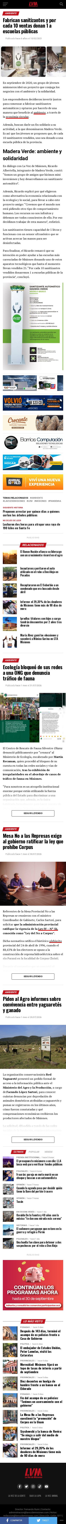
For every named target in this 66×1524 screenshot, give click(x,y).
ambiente (40, 112)
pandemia (55, 501)
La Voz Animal (51, 1495)
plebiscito (55, 941)
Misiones (41, 501)
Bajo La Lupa (35, 1495)
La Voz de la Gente (16, 1495)
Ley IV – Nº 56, (48, 929)
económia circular (17, 117)
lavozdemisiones (14, 501)
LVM (30, 501)
